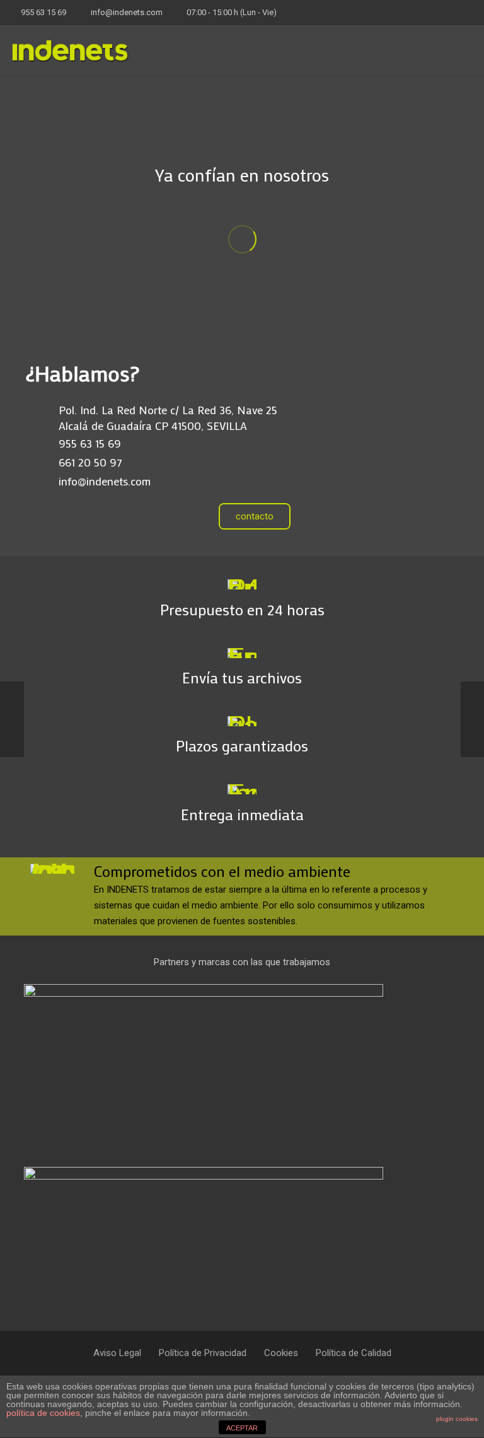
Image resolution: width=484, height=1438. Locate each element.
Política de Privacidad (202, 1353)
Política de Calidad (353, 1353)
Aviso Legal (117, 1353)
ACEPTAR (242, 1428)
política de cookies (43, 1413)
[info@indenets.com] (42, 481)
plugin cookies (457, 1418)
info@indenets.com (127, 12)
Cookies (281, 1353)
